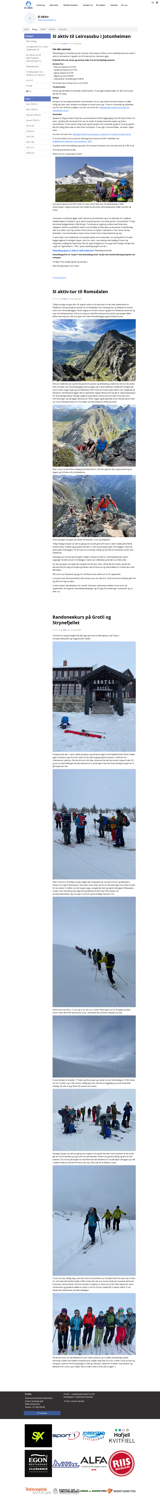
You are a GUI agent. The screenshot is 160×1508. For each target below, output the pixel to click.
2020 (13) (30, 153)
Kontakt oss (88, 5)
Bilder (43, 29)
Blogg (34, 29)
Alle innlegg (31, 41)
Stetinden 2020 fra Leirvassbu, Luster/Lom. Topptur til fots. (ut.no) (102, 134)
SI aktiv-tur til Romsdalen (80, 291)
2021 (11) (30, 147)
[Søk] (153, 2)
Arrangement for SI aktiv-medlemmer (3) (37, 48)
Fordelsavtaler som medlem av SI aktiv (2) (35, 73)
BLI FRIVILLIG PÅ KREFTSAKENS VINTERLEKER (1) (33, 58)
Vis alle (29, 85)
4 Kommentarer (59, 277)
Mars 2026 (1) (32, 109)
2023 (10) (30, 136)
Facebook (43, 1413)
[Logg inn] (157, 2)
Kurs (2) (29, 80)
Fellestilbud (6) (32, 66)
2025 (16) (30, 125)
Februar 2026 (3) (33, 115)
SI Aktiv (64, 43)
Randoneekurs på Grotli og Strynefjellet (82, 620)
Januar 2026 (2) (32, 120)
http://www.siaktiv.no (47, 20)
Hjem (26, 29)
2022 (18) (30, 142)
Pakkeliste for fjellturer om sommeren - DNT (72, 141)
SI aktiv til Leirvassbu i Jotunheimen (92, 36)
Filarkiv (52, 29)
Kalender (114, 5)
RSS (30, 91)
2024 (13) (30, 131)
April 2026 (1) (32, 104)
